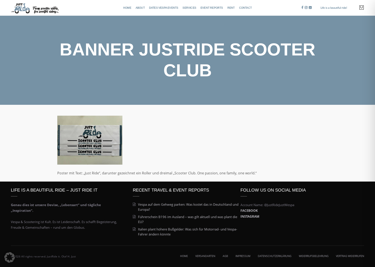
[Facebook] (302, 7)
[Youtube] (310, 7)
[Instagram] (306, 7)
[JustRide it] (35, 7)
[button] (9, 257)
